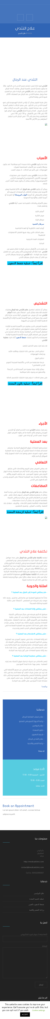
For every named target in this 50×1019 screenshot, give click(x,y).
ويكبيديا (44, 686)
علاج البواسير (39, 893)
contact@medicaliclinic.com (32, 867)
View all (41, 751)
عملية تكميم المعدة (36, 899)
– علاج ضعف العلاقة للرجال (33, 717)
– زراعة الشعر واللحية (36, 743)
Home (29, 33)
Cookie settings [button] (38, 1010)
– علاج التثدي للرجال (36, 739)
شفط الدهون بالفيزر (36, 904)
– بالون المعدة (38, 730)
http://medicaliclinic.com (34, 861)
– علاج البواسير (38, 726)
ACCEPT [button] (25, 1014)
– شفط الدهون (38, 735)
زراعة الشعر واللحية (36, 910)
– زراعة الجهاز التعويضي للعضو (31, 721)
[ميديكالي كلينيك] (25, 9)
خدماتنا (40, 709)
